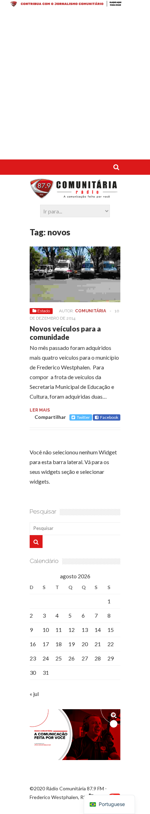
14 (98, 629)
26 (71, 658)
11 (58, 629)
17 (46, 644)
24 (46, 658)
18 (58, 644)
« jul (34, 693)
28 (98, 658)
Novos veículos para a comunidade (65, 332)
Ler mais (40, 410)
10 (46, 629)
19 (71, 644)
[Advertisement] (75, 84)
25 (58, 658)
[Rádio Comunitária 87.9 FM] (75, 195)
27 (85, 658)
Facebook (109, 417)
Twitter (83, 417)
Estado (43, 310)
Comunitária (90, 310)
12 (71, 629)
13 (85, 629)
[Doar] (75, 4)
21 (98, 644)
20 (85, 644)
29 (110, 658)
